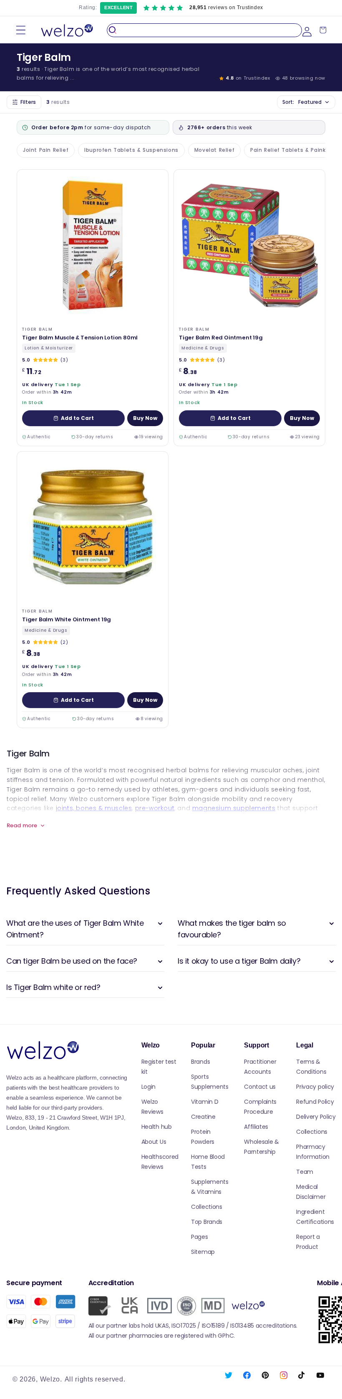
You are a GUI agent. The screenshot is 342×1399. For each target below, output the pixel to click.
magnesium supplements (234, 808)
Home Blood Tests (208, 1162)
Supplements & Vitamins (210, 1187)
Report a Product (308, 1242)
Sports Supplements (210, 1081)
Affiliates (256, 1127)
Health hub (156, 1127)
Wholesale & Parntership (261, 1147)
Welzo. (51, 1379)
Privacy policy (315, 1087)
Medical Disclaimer (310, 1192)
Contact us (260, 1087)
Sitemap (203, 1252)
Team (304, 1172)
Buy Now (145, 418)
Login (148, 1087)
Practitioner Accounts (260, 1066)
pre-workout (155, 808)
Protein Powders (202, 1137)
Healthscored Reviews (160, 1162)
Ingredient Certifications (315, 1217)
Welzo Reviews (152, 1107)
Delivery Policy (316, 1117)
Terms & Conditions (311, 1066)
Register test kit (158, 1066)
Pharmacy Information (312, 1152)
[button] (20, 30)
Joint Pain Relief (45, 149)
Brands (200, 1061)
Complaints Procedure (260, 1107)
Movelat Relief (214, 149)
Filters (28, 101)
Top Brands (206, 1222)
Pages (199, 1237)
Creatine (203, 1117)
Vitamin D (204, 1102)
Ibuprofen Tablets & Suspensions (131, 149)
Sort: (302, 101)
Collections (206, 1207)
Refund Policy (315, 1102)
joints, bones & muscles (94, 808)
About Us (153, 1142)
